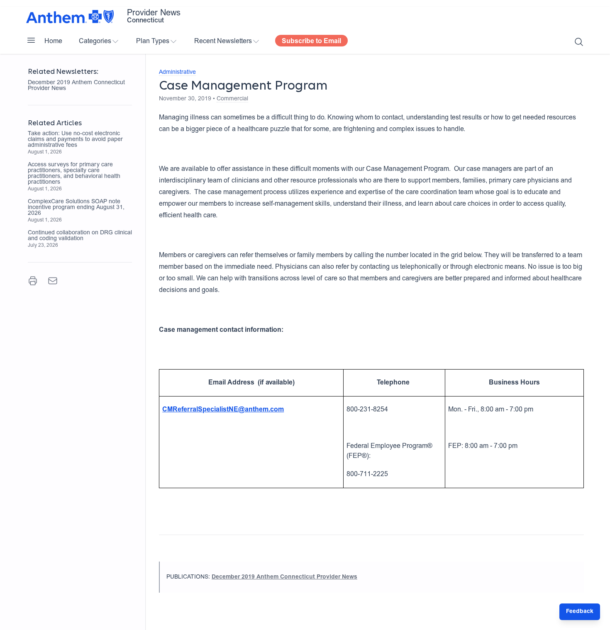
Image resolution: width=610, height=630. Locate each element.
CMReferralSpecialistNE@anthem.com (223, 409)
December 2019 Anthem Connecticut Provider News (76, 86)
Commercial (232, 99)
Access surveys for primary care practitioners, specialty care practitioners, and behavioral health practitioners (74, 173)
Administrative (177, 72)
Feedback (579, 612)
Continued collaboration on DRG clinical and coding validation (80, 236)
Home (53, 41)
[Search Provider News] (579, 42)
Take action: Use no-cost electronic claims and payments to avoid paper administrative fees (75, 139)
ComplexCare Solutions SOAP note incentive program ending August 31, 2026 (76, 207)
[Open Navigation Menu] (31, 40)
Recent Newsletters (223, 41)
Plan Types (152, 41)
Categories (95, 41)
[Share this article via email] (53, 281)
